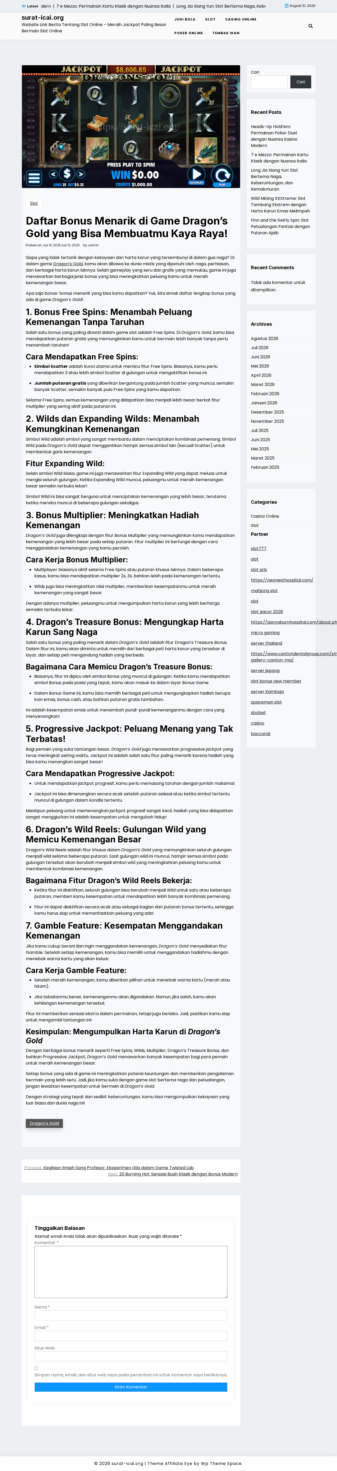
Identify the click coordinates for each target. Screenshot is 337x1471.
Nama (42, 1307)
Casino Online (240, 19)
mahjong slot (264, 591)
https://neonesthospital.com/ (282, 580)
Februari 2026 (265, 394)
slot (255, 559)
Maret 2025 (263, 458)
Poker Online (188, 32)
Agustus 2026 (264, 338)
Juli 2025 (260, 430)
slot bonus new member (276, 681)
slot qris (259, 570)
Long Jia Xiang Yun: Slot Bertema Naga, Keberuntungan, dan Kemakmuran (274, 179)
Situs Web (44, 1348)
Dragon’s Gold (68, 264)
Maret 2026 (263, 384)
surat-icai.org (43, 17)
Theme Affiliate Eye (169, 1463)
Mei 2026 (260, 366)
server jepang (265, 671)
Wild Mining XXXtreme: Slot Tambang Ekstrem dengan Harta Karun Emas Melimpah (280, 204)
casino (257, 723)
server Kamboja (267, 692)
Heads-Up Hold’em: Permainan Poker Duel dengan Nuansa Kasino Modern (274, 136)
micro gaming (265, 633)
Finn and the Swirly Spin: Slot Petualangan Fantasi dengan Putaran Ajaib (280, 226)
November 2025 (267, 421)
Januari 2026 (264, 403)
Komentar (46, 1243)
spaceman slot (266, 702)
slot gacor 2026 (267, 612)
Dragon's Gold (44, 1123)
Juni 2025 (260, 440)
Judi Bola (185, 19)
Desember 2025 (267, 412)
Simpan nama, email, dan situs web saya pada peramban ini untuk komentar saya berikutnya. (130, 1375)
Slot (210, 19)
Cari (255, 72)
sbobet (258, 713)
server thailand (266, 643)
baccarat (261, 734)
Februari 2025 (265, 467)
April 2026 (261, 375)
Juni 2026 (260, 357)
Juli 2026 (260, 348)
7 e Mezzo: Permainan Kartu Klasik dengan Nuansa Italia (279, 158)
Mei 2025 (260, 449)
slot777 (258, 549)
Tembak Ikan (226, 32)
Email (41, 1328)
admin (93, 245)
